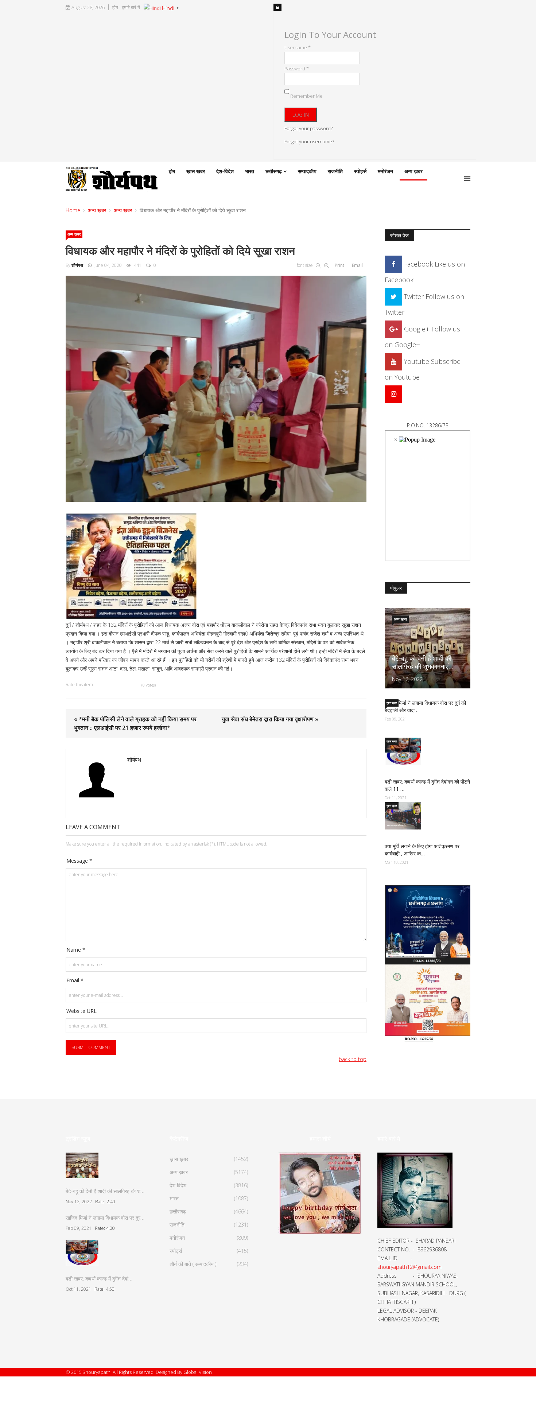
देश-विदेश (225, 171)
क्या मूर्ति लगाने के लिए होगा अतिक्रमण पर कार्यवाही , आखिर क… (422, 850)
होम (115, 7)
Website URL (81, 1010)
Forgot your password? (308, 128)
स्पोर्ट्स (360, 171)
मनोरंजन (385, 171)
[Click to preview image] (216, 388)
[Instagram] (393, 393)
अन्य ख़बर (413, 171)
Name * (75, 949)
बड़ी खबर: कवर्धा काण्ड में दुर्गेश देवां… (99, 1278)
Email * (74, 980)
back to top (352, 1059)
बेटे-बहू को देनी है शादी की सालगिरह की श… (105, 1191)
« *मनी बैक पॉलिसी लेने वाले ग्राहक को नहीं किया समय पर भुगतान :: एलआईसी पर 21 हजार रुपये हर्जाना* (135, 723)
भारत (249, 171)
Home (73, 210)
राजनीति (335, 171)
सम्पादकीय (307, 171)
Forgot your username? (309, 141)
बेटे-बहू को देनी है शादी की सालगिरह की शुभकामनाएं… (423, 662)
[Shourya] (320, 1192)
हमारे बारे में (131, 7)
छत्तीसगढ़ (273, 171)
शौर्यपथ (77, 265)
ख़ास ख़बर (195, 171)
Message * (79, 860)
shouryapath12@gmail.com (409, 1266)
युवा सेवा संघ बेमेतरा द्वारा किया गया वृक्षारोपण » (270, 719)
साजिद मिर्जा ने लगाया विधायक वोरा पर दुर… (105, 1217)
